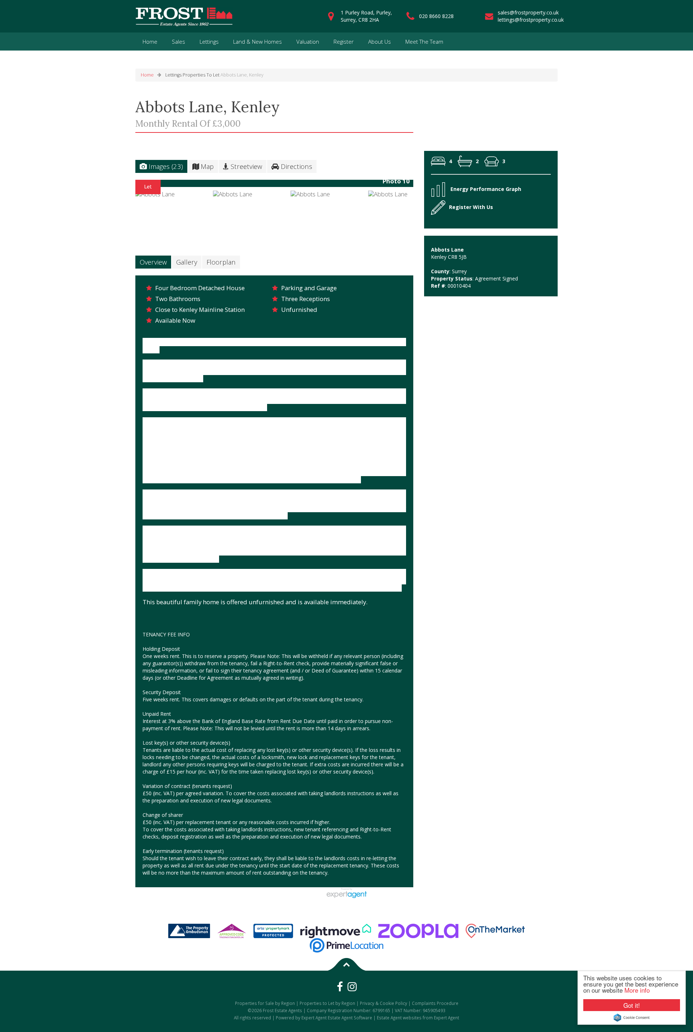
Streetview (245, 166)
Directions (295, 166)
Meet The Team (424, 41)
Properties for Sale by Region (265, 1003)
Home (150, 41)
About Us (379, 41)
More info (637, 989)
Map (206, 166)
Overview (153, 261)
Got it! (631, 1005)
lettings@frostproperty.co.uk (531, 19)
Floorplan (221, 261)
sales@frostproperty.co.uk (528, 12)
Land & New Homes (257, 41)
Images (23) (165, 166)
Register (344, 41)
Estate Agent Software (350, 1017)
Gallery (186, 261)
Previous (124, 186)
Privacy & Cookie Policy (383, 1003)
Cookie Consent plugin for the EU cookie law (632, 1018)
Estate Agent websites (399, 1017)
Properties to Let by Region (327, 1003)
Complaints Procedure (435, 1003)
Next (427, 186)
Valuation (307, 41)
